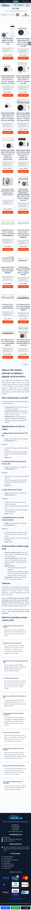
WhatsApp (16, 1)
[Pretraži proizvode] (15, 5)
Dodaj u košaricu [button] (8, 58)
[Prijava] (23, 4)
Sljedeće (25, 364)
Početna (6, 11)
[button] (25, 14)
